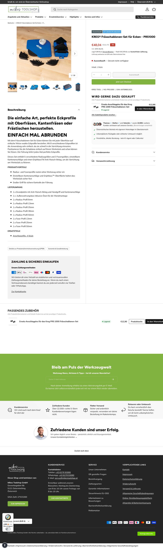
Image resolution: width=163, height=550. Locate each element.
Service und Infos (92, 17)
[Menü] (12, 514)
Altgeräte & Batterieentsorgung (137, 503)
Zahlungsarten (95, 484)
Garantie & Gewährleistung (58, 249)
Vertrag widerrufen (146, 534)
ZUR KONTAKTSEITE (59, 498)
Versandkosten (108, 52)
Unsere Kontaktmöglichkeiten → (63, 437)
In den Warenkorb (145, 109)
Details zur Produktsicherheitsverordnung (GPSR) (26, 249)
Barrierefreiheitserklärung (100, 506)
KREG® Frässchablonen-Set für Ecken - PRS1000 (30, 23)
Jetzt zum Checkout (123, 82)
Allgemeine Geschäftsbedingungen (138, 493)
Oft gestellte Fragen (97, 474)
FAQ (132, 2)
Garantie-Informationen (99, 488)
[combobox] (92, 9)
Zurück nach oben (81, 451)
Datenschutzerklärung (132, 479)
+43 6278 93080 (63, 472)
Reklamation (94, 510)
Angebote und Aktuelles (18, 17)
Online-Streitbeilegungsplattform (137, 498)
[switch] (8, 529)
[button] (154, 9)
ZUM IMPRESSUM (18, 504)
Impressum (122, 2)
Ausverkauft (134, 75)
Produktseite (136, 321)
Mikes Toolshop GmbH (20, 533)
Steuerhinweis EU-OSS (99, 493)
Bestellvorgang (95, 479)
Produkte (39, 17)
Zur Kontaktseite (18, 291)
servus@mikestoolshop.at (66, 478)
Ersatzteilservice (56, 17)
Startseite (11, 23)
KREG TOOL (96, 89)
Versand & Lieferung (132, 488)
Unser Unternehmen (97, 469)
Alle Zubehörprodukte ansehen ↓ (104, 115)
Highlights (74, 17)
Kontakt (126, 469)
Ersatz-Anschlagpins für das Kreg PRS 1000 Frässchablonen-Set (116, 105)
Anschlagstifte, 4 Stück (23, 236)
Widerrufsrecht (129, 484)
